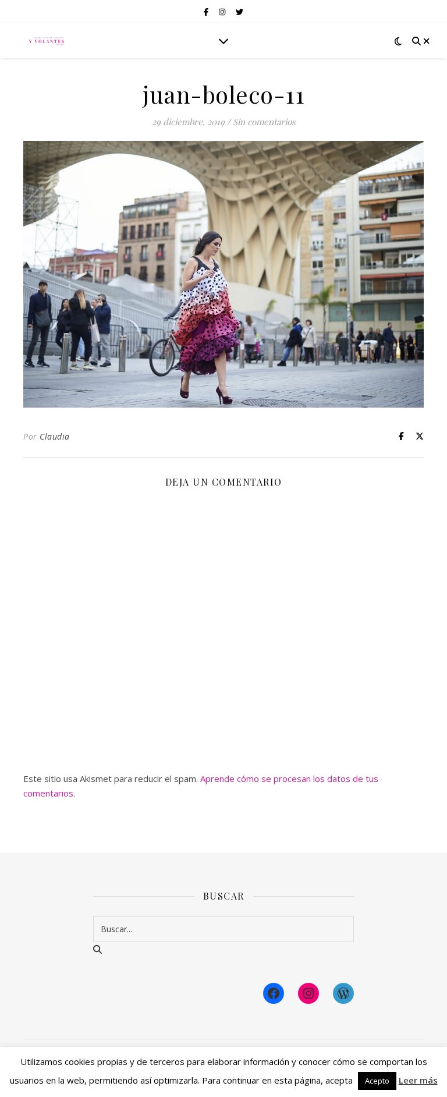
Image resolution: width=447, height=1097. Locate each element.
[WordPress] (343, 993)
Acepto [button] (377, 1080)
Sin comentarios (264, 122)
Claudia (55, 436)
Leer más (418, 1080)
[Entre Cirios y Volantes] (46, 40)
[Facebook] (273, 993)
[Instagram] (308, 993)
